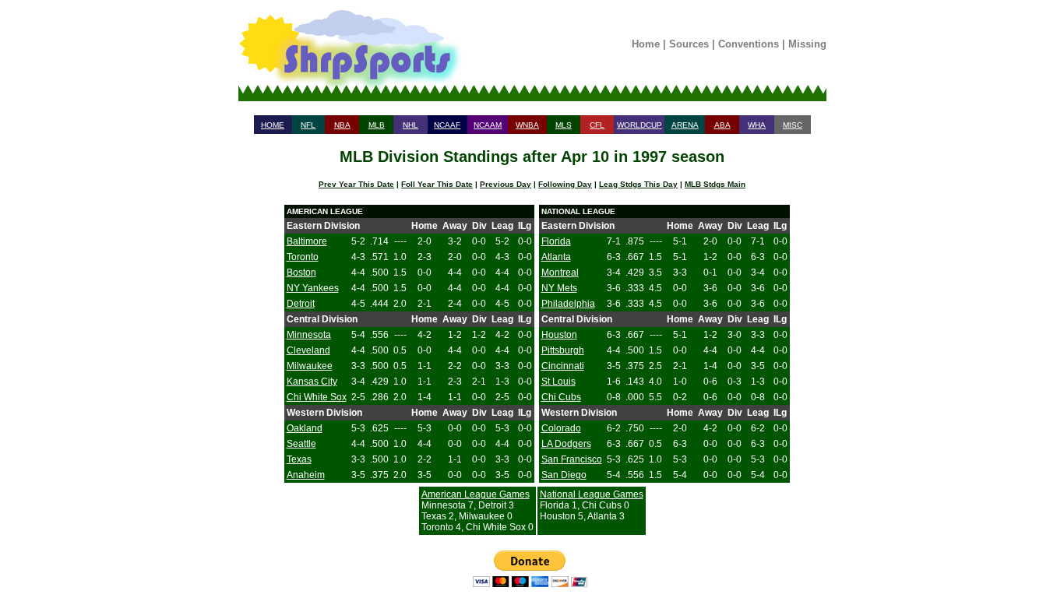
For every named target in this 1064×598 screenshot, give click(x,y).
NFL (308, 125)
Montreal (560, 272)
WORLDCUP (639, 125)
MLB (376, 125)
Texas (299, 459)
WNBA (527, 125)
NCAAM (488, 125)
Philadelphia (568, 303)
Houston (559, 334)
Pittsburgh (562, 350)
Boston (301, 272)
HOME (272, 125)
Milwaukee (310, 366)
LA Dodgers (566, 443)
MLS (563, 125)
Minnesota (309, 334)
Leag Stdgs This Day (638, 184)
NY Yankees (313, 288)
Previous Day (505, 184)
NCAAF (447, 125)
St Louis (558, 381)
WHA (757, 125)
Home (646, 44)
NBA (342, 125)
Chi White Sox (317, 397)
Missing (807, 44)
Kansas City (312, 381)
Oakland (304, 428)
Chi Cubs (561, 397)
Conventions (748, 44)
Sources (689, 44)
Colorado (561, 428)
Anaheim (306, 475)
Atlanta (556, 257)
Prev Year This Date (356, 184)
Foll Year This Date (437, 184)
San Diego (564, 475)
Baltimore (307, 241)
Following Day (565, 184)
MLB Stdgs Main (715, 184)
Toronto (303, 257)
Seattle (301, 443)
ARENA (685, 125)
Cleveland (308, 350)
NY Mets (559, 288)
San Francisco (571, 459)
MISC (792, 125)
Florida (556, 241)
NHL (410, 125)
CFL (597, 125)
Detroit (301, 303)
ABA (722, 125)
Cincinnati (562, 366)
